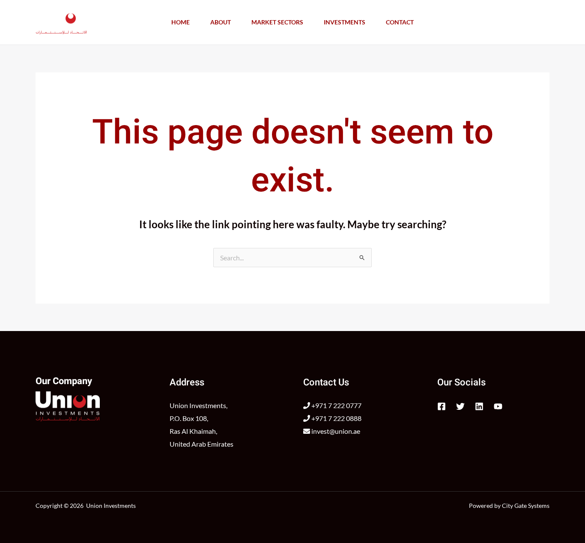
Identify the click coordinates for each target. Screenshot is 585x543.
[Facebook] (441, 406)
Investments (344, 22)
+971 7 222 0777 (335, 405)
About (220, 22)
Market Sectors (277, 22)
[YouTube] (498, 406)
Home (180, 22)
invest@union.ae (335, 431)
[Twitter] (460, 406)
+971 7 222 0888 (335, 418)
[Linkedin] (479, 406)
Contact (400, 22)
